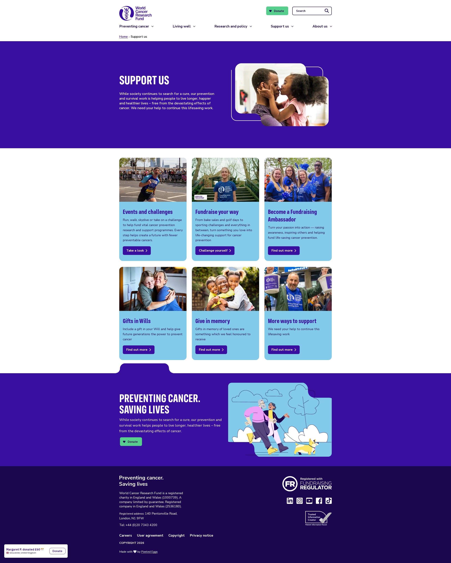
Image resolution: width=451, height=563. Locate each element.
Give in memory (225, 313)
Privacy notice (201, 535)
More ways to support (298, 313)
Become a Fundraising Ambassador (298, 209)
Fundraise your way (225, 209)
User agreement (150, 535)
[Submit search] (327, 11)
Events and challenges (153, 209)
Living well (182, 26)
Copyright (176, 535)
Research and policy (230, 26)
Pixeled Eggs (149, 552)
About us (320, 26)
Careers (125, 535)
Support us (280, 26)
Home (123, 37)
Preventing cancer (134, 26)
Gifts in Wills (153, 313)
